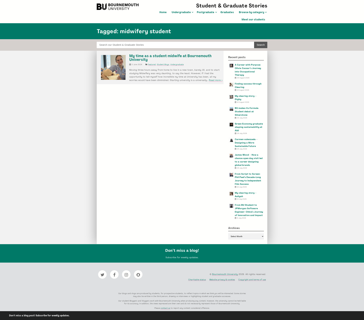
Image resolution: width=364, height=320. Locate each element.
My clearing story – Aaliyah (246, 194)
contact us (165, 308)
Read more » (216, 80)
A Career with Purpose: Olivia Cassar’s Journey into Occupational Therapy (248, 69)
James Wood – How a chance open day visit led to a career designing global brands (249, 159)
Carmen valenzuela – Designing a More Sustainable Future (246, 143)
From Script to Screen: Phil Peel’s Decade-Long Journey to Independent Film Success (248, 179)
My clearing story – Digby (246, 97)
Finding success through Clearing (248, 85)
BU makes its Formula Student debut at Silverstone (246, 111)
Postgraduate (205, 12)
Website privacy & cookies (222, 279)
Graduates (227, 12)
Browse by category (251, 12)
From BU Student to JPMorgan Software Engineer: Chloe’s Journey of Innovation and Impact (249, 210)
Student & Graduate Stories (231, 5)
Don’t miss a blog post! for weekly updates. (39, 315)
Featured (152, 64)
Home (163, 12)
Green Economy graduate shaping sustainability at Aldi (249, 127)
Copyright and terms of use (252, 279)
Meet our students (253, 19)
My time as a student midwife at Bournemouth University (170, 57)
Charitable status (197, 279)
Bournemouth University (118, 6)
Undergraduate (181, 12)
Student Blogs (163, 64)
